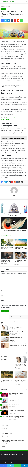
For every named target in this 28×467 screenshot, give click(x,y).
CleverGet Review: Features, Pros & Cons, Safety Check (6, 358)
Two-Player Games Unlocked (16, 393)
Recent (4, 316)
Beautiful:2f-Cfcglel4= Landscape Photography (21, 248)
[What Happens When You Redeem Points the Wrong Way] (5, 333)
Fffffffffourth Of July (14, 399)
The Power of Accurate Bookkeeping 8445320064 (20, 261)
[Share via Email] (19, 182)
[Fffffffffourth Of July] (4, 400)
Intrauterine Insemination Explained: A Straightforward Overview (16, 339)
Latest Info (8, 6)
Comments (22, 316)
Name (2, 290)
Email (2, 295)
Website (2, 300)
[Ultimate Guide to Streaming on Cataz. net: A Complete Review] (4, 412)
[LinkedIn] (7, 182)
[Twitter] (5, 182)
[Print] (22, 182)
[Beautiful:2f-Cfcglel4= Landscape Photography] (21, 242)
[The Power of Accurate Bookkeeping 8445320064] (21, 255)
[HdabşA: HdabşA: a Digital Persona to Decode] (7, 255)
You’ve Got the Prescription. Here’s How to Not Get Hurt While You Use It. (18, 345)
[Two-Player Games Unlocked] (4, 395)
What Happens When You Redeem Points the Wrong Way (6, 380)
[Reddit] (14, 182)
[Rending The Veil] (8, 1)
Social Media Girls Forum (15, 404)
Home (3, 6)
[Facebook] (2, 182)
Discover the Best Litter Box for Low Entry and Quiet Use (20, 366)
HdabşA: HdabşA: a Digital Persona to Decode (7, 261)
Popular (13, 316)
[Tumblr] (10, 182)
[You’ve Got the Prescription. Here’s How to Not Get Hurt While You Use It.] (5, 345)
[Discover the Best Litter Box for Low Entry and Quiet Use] (5, 327)
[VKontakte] (17, 182)
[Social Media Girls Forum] (4, 406)
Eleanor (4, 16)
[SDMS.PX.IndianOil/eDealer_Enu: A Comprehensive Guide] (4, 418)
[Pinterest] (12, 182)
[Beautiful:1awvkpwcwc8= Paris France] (7, 242)
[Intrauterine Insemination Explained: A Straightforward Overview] (5, 339)
